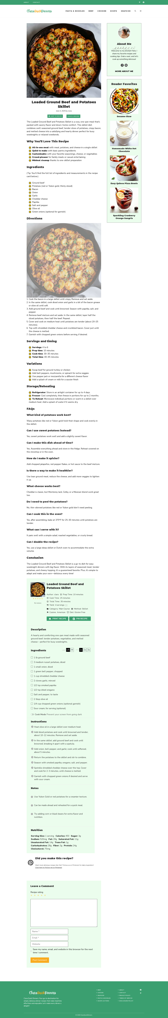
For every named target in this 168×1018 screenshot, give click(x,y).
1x (81, 649)
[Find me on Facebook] (122, 65)
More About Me (124, 71)
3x (89, 649)
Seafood (126, 11)
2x (85, 649)
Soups (113, 11)
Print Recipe (59, 618)
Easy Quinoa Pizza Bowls (124, 183)
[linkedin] (139, 2)
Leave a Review (73, 116)
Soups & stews (103, 1001)
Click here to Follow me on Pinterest (48, 867)
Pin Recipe (81, 618)
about (26, 2)
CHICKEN (101, 11)
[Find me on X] (126, 65)
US (68, 649)
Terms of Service (125, 998)
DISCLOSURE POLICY (126, 1001)
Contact (122, 992)
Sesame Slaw (124, 116)
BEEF (91, 11)
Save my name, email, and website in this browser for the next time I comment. (63, 951)
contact (36, 2)
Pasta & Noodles (75, 11)
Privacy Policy (124, 995)
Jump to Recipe (56, 116)
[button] (135, 11)
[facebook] (143, 2)
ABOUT (121, 990)
